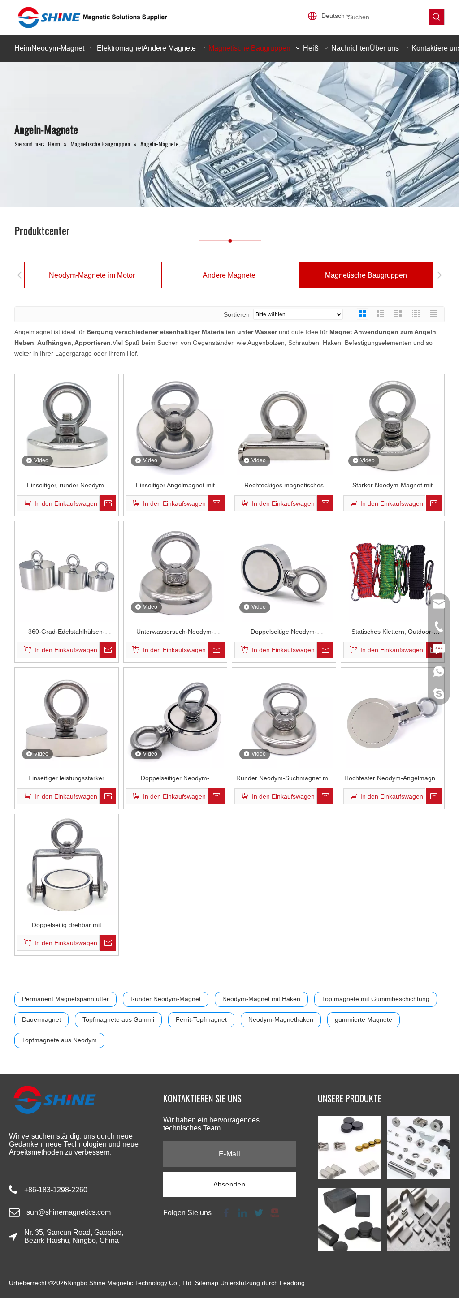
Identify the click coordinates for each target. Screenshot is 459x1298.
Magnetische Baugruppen (366, 275)
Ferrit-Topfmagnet (201, 1019)
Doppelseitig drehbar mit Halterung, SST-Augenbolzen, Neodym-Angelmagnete (66, 926)
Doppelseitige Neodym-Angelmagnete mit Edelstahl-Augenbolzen (284, 632)
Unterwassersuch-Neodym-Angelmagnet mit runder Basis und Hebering (175, 632)
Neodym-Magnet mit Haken (261, 998)
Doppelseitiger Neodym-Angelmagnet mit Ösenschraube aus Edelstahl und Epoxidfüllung (175, 779)
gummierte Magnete (363, 1019)
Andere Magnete (229, 275)
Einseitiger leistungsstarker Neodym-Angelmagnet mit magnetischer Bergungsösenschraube (66, 779)
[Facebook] (226, 1212)
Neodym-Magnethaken (280, 1019)
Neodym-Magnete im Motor (92, 275)
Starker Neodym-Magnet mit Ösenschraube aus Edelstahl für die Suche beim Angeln (392, 486)
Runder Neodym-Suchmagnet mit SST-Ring (283, 779)
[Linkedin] (242, 1212)
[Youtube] (274, 1212)
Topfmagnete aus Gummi (118, 1019)
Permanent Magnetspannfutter (65, 998)
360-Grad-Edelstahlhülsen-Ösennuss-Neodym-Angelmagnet (66, 632)
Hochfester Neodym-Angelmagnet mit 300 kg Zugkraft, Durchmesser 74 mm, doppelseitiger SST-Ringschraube (392, 779)
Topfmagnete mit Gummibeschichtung (375, 998)
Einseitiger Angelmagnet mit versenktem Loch (175, 486)
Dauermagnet (41, 1019)
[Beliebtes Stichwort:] (436, 17)
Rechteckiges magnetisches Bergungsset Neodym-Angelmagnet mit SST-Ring (284, 486)
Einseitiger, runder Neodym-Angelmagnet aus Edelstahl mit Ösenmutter (66, 486)
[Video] (66, 425)
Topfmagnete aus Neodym (59, 1040)
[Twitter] (259, 1212)
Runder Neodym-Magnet (165, 998)
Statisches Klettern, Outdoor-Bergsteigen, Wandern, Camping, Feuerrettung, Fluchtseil (393, 632)
